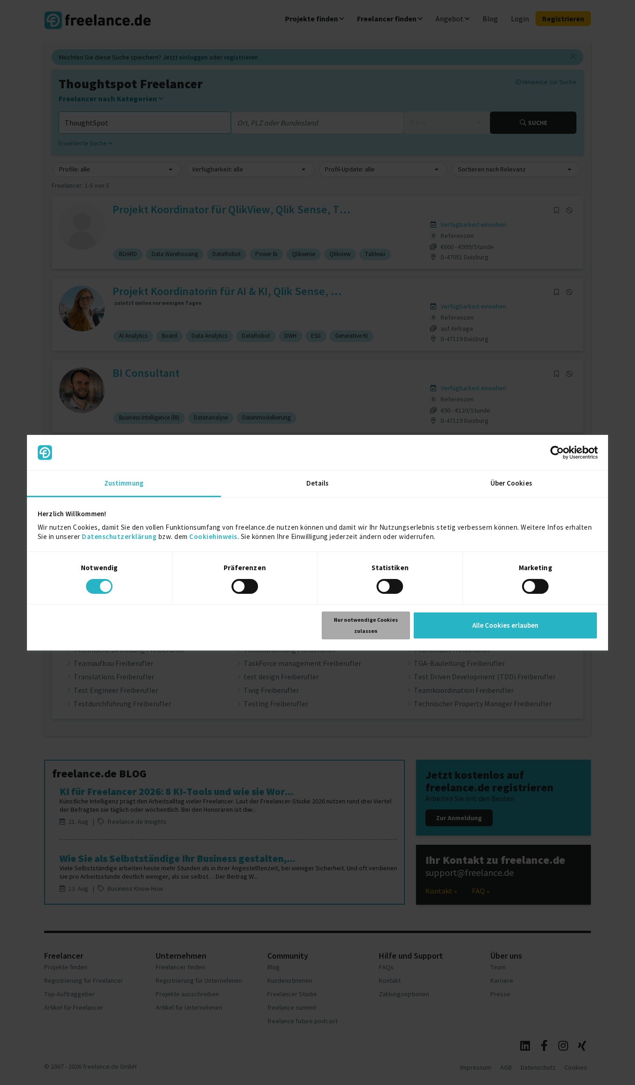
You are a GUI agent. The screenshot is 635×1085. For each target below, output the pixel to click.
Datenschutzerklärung (119, 536)
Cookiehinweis (213, 536)
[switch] (246, 587)
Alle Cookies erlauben (505, 625)
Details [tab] (317, 483)
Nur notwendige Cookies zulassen (366, 625)
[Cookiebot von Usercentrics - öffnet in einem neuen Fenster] (557, 453)
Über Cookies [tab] (511, 483)
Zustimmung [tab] (124, 483)
